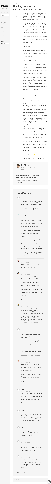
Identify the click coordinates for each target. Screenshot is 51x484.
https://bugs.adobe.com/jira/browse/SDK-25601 (30, 355)
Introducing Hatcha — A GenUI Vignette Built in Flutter (4, 33)
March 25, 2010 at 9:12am (25, 457)
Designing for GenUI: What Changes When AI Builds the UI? (5, 26)
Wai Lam (23, 273)
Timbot (22, 389)
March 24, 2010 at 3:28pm (25, 442)
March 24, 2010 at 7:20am (25, 362)
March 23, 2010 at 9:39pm (25, 274)
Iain (22, 260)
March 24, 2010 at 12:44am (25, 306)
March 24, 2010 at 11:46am (25, 428)
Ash (22, 197)
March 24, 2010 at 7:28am (25, 391)
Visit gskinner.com (4, 8)
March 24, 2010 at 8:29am (25, 412)
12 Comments (16, 16)
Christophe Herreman (26, 360)
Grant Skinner (21, 3)
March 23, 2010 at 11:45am (25, 262)
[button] (49, 481)
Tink (22, 329)
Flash (15, 14)
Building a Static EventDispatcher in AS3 (24, 177)
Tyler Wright (24, 215)
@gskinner (23, 169)
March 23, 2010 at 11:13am (25, 199)
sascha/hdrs (24, 305)
